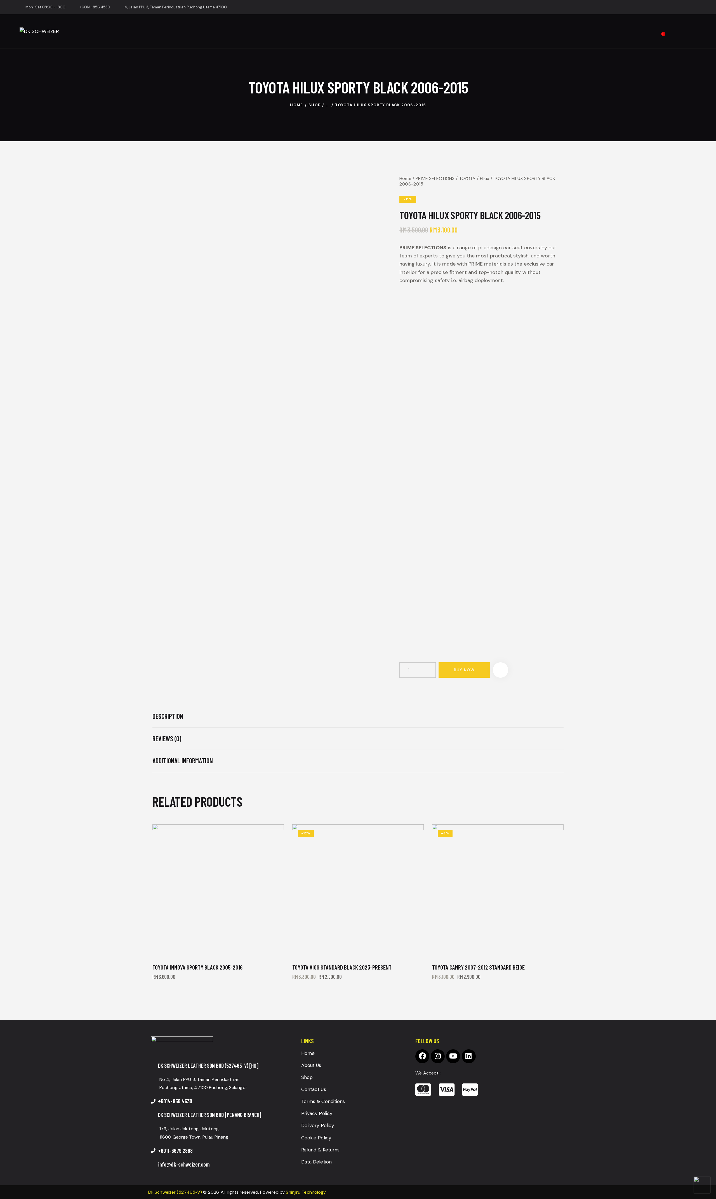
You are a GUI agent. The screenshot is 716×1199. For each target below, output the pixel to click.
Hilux (484, 178)
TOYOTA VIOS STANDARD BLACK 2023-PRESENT (342, 967)
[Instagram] (438, 1056)
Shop (314, 105)
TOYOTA (467, 178)
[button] (500, 670)
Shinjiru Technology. (306, 1192)
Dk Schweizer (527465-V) (175, 1192)
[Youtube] (453, 1056)
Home (296, 105)
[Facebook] (422, 1056)
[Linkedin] (469, 1056)
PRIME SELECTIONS (435, 178)
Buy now (464, 669)
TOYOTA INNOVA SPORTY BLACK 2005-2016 (197, 967)
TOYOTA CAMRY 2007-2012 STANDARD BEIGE (478, 967)
